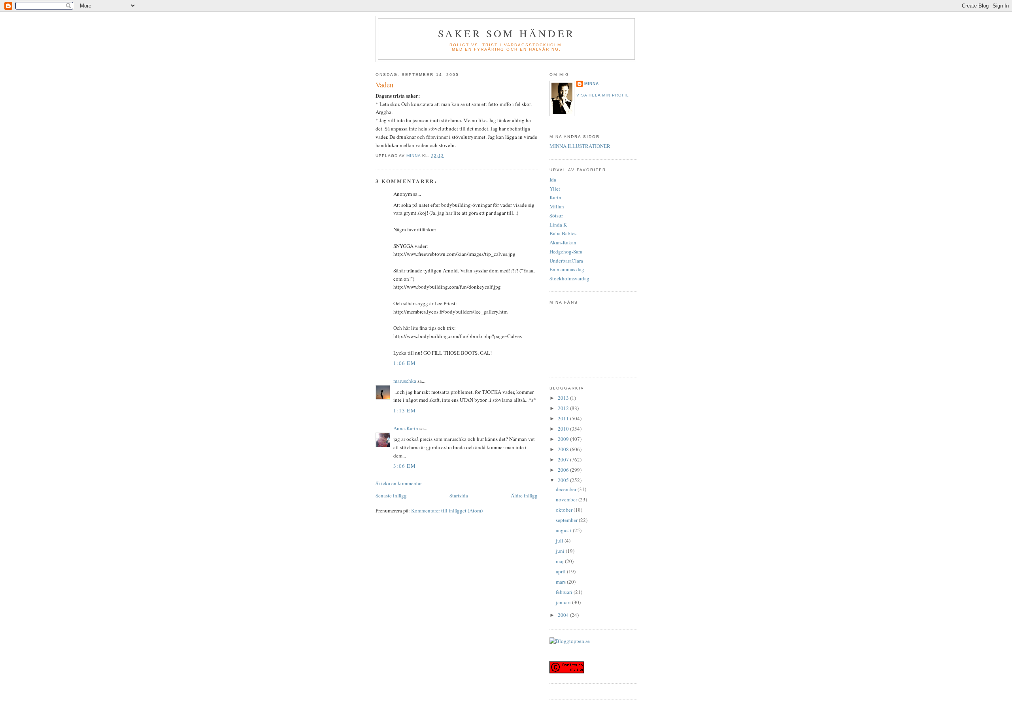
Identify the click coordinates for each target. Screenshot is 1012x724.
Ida (552, 179)
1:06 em (404, 363)
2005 (564, 480)
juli (560, 540)
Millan (556, 206)
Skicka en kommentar (399, 483)
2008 (564, 449)
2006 (564, 469)
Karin (555, 197)
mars (561, 581)
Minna (591, 83)
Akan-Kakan (562, 242)
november (567, 499)
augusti (564, 530)
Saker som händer (506, 33)
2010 (564, 428)
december (567, 489)
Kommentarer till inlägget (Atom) (447, 510)
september (567, 520)
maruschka (404, 380)
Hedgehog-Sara (565, 251)
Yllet (554, 188)
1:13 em (404, 410)
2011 (564, 418)
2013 (564, 397)
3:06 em (404, 465)
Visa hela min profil (602, 95)
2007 (564, 459)
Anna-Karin (405, 428)
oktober (565, 509)
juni (561, 550)
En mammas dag (566, 269)
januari (564, 602)
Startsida (458, 495)
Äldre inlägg (524, 495)
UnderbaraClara (566, 260)
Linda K (558, 224)
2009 (564, 438)
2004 (564, 614)
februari (565, 591)
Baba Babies (562, 233)
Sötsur (556, 215)
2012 (564, 408)
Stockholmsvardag (569, 278)
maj (560, 561)
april (561, 571)
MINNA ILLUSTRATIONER (579, 145)
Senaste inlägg (391, 495)
